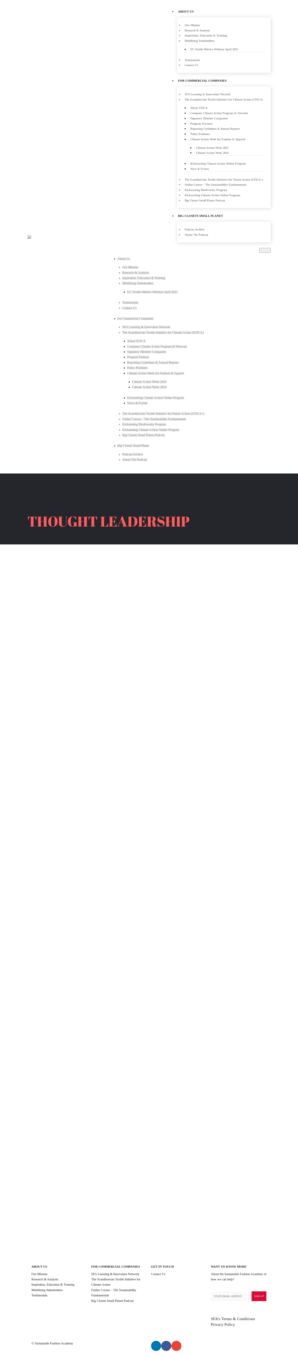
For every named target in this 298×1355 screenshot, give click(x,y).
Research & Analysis (44, 1279)
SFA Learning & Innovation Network (115, 1274)
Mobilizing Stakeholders (47, 1290)
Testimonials (39, 1295)
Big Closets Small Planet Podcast (112, 1301)
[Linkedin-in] (156, 1346)
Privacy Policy (223, 1324)
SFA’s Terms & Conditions (233, 1318)
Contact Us (158, 1274)
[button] (265, 250)
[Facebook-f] (166, 1346)
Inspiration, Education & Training (52, 1284)
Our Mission (39, 1274)
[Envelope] (176, 1346)
